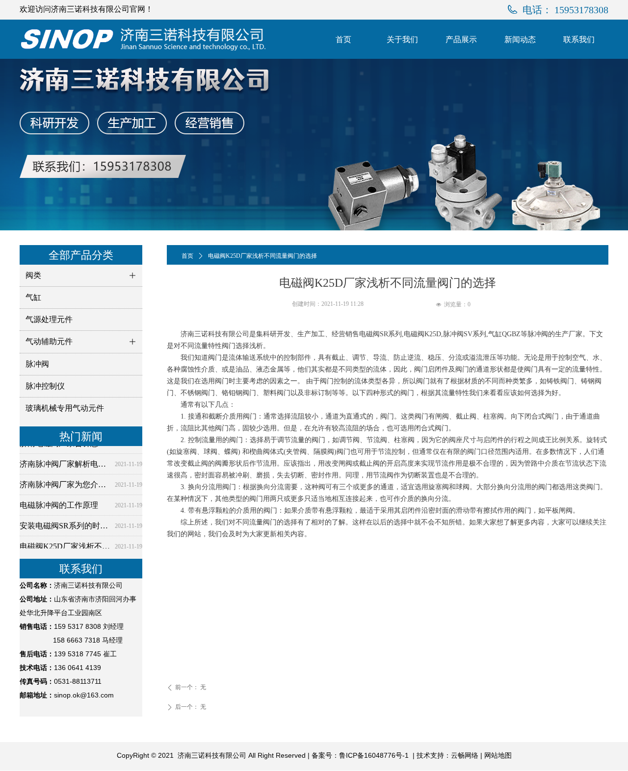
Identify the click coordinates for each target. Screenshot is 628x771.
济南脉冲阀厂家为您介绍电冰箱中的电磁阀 (65, 481)
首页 (187, 255)
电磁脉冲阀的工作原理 (59, 502)
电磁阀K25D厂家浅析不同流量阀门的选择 (65, 543)
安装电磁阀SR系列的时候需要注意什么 (65, 523)
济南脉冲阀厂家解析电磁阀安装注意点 (65, 461)
